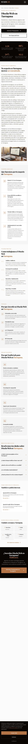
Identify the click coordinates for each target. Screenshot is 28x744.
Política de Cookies (13, 727)
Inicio (2, 8)
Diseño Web (11, 8)
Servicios (6, 8)
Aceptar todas (14, 733)
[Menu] (25, 2)
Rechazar (14, 737)
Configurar (14, 741)
